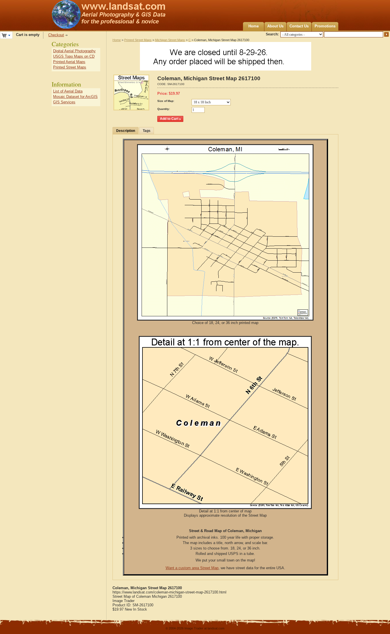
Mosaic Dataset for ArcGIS (75, 96)
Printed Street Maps (138, 40)
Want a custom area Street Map (192, 568)
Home (253, 26)
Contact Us (299, 26)
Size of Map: (165, 100)
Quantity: (163, 108)
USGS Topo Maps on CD (74, 56)
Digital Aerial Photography (74, 51)
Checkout (56, 35)
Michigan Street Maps (170, 40)
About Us (275, 26)
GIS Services (64, 102)
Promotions (325, 26)
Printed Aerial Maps (69, 62)
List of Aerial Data (68, 91)
